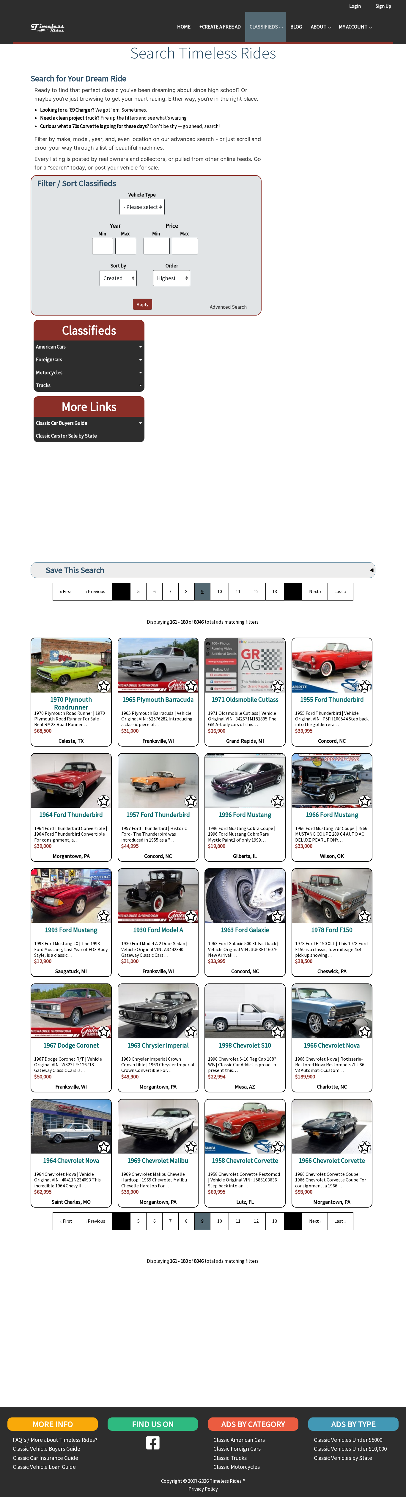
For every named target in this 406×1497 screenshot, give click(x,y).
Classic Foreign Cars (237, 1448)
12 (259, 591)
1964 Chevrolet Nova (71, 1161)
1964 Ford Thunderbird (71, 815)
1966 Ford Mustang (332, 815)
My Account (353, 26)
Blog (296, 26)
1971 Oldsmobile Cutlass (245, 700)
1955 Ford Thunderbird (332, 700)
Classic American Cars (239, 1439)
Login (355, 6)
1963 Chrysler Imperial (158, 1045)
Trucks (43, 385)
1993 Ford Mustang (71, 930)
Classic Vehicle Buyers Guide (46, 1448)
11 (240, 591)
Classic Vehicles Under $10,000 (350, 1448)
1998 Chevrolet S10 (245, 1045)
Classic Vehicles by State (343, 1457)
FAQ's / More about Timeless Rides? (55, 1439)
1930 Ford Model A (158, 930)
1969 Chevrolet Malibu (158, 1161)
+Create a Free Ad (220, 26)
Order (172, 265)
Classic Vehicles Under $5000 (348, 1439)
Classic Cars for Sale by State (66, 436)
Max (125, 233)
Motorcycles (49, 372)
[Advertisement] (87, 500)
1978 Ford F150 (332, 930)
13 (277, 591)
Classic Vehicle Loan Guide (44, 1466)
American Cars (51, 346)
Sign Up (383, 6)
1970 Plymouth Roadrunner (71, 703)
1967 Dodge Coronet (71, 1045)
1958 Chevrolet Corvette (245, 1161)
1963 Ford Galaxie (245, 930)
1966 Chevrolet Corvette (332, 1161)
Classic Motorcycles (236, 1466)
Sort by (118, 265)
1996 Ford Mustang (245, 815)
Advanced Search (228, 307)
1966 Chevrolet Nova (332, 1045)
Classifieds (264, 26)
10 (222, 591)
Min (102, 233)
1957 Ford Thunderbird (158, 815)
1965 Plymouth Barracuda (158, 700)
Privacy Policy (203, 1489)
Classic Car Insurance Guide (45, 1457)
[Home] (52, 27)
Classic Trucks (230, 1457)
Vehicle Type (142, 194)
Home (184, 26)
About (318, 26)
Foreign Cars (49, 359)
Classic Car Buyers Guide (61, 423)
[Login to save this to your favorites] (103, 687)
